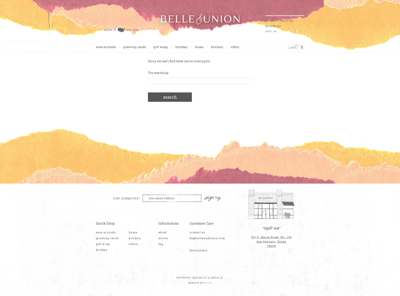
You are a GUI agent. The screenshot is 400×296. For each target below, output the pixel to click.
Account (271, 21)
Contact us (197, 232)
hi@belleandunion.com (205, 238)
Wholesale (273, 26)
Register (287, 21)
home (199, 47)
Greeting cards (134, 47)
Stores (163, 238)
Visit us (271, 31)
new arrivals (106, 47)
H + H (208, 283)
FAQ (160, 244)
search (170, 97)
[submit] (302, 12)
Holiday (181, 47)
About (162, 232)
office (235, 47)
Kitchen (217, 47)
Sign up (212, 198)
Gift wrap (160, 47)
